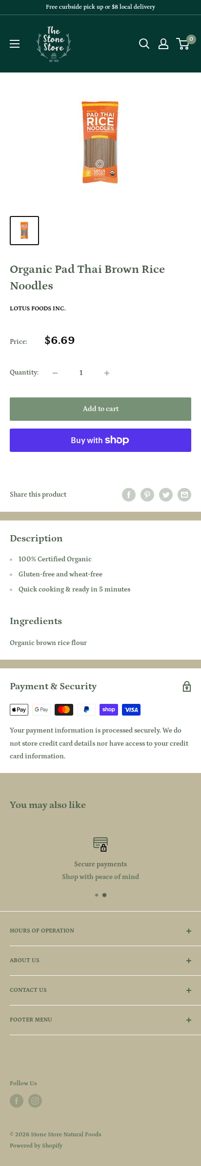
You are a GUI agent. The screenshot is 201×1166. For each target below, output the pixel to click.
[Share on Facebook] (129, 495)
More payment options (100, 462)
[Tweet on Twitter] (166, 495)
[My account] (163, 43)
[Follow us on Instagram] (35, 1101)
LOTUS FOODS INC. (38, 308)
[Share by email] (184, 495)
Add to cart (101, 409)
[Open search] (144, 43)
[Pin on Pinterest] (147, 495)
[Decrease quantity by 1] (55, 373)
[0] (183, 44)
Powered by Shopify (36, 1146)
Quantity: (24, 373)
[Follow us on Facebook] (16, 1101)
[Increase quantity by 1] (107, 373)
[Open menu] (15, 44)
